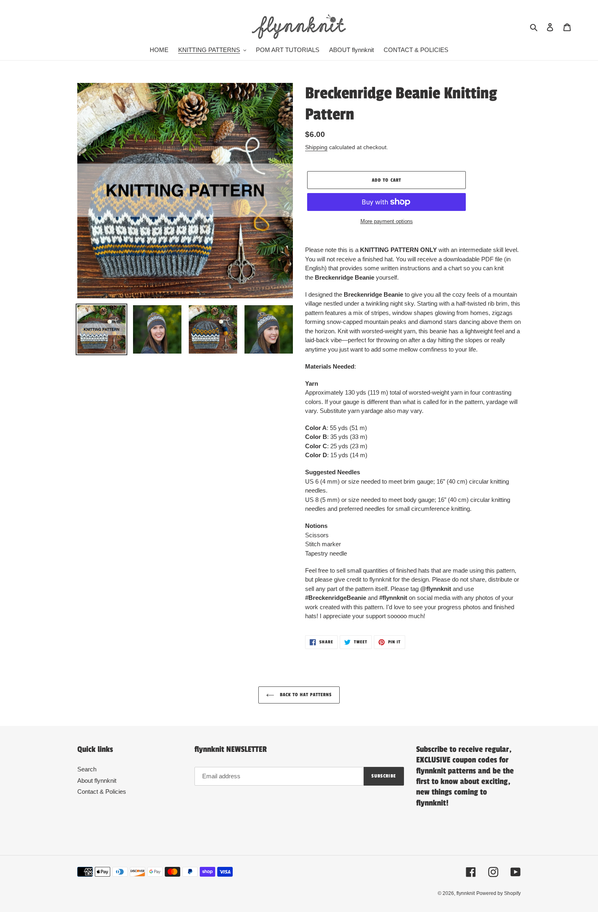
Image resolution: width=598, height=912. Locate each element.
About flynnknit (96, 780)
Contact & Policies (101, 791)
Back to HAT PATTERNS (305, 694)
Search (86, 769)
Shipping (316, 147)
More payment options (386, 221)
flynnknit (465, 893)
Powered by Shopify (498, 893)
